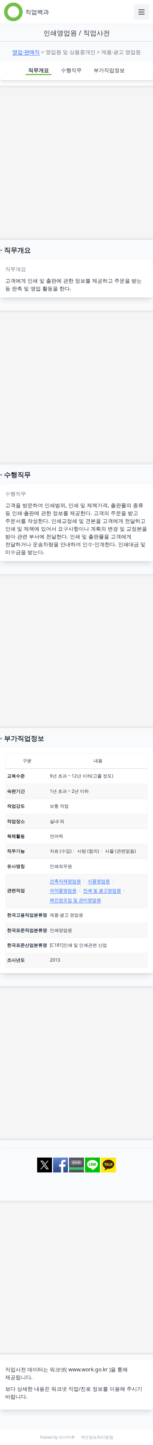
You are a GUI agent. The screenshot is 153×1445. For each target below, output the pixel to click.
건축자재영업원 (65, 881)
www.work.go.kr (88, 1369)
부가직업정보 (109, 70)
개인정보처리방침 (97, 1437)
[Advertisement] (76, 162)
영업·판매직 (26, 51)
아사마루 (67, 1437)
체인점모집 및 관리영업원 (75, 900)
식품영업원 (99, 881)
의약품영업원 (63, 890)
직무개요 (38, 70)
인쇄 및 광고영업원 (102, 890)
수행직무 (71, 70)
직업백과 (37, 12)
